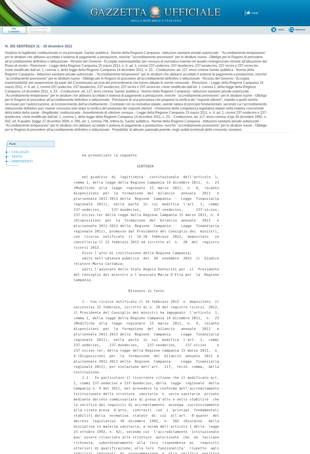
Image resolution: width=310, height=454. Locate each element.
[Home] (155, 12)
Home (254, 13)
